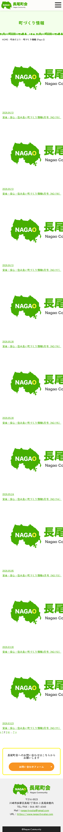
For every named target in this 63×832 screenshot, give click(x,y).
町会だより (15, 39)
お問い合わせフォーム (31, 766)
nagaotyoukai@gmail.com (35, 810)
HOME (5, 39)
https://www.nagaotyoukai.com (35, 814)
